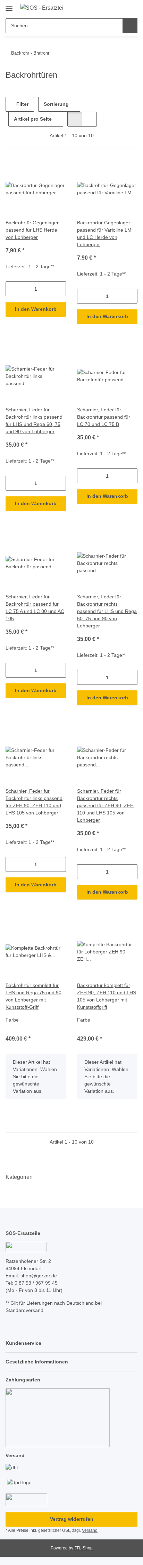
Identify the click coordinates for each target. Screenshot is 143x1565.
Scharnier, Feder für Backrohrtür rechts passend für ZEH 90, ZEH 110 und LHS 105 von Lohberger (105, 805)
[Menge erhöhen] (61, 289)
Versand (90, 1530)
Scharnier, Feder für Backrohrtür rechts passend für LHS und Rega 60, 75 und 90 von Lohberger (107, 611)
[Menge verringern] (11, 289)
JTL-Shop (83, 1548)
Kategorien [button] (19, 1177)
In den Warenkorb (36, 309)
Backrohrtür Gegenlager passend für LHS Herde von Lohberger (32, 230)
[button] (110, 8)
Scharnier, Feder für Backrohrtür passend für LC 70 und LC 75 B (103, 417)
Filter (21, 104)
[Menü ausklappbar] (9, 5)
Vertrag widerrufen (71, 1519)
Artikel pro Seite (33, 119)
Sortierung (56, 104)
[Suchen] (130, 25)
